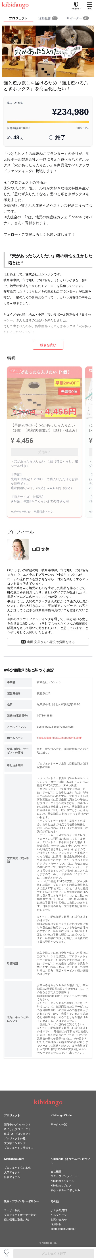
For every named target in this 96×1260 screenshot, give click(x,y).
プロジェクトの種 (14, 1138)
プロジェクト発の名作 (17, 1167)
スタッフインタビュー (64, 1176)
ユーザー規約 (12, 1210)
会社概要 (56, 1171)
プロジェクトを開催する (18, 1147)
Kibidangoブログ (61, 1185)
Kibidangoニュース (62, 1180)
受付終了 (44, 452)
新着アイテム (12, 1177)
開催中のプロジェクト (17, 1124)
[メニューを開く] (89, 6)
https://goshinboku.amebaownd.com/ (59, 737)
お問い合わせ (59, 1219)
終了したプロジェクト (17, 1129)
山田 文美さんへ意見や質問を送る (51, 642)
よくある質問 (59, 1210)
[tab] (48, 18)
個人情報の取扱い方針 (17, 1219)
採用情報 (56, 1224)
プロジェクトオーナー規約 (20, 1214)
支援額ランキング (14, 1143)
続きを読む (48, 345)
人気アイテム (12, 1172)
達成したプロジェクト (17, 1133)
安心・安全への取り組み (65, 1190)
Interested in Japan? (63, 1228)
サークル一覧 (59, 1124)
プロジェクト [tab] (18, 18)
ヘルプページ (59, 1214)
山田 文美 (40, 549)
